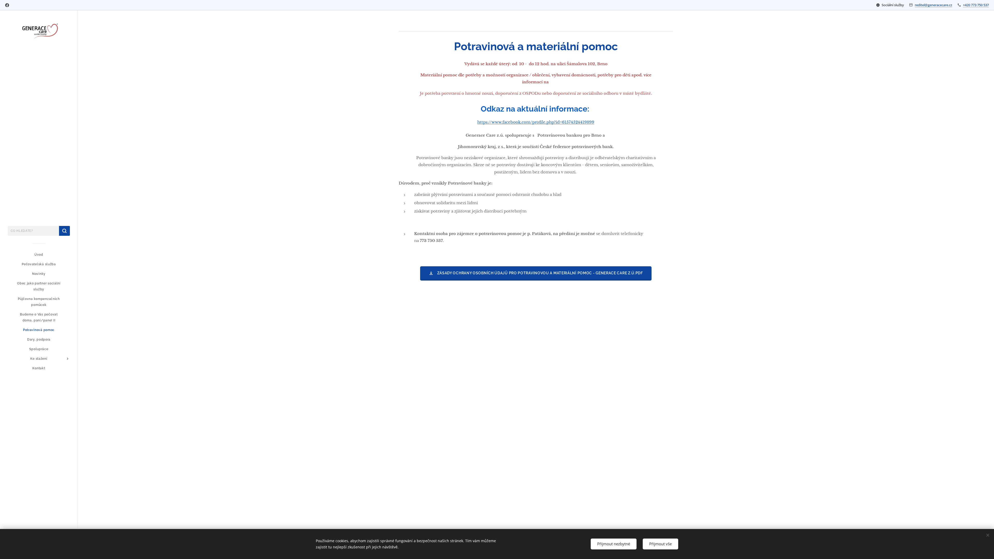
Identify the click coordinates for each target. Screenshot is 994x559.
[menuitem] (39, 255)
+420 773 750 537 (976, 5)
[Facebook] (7, 5)
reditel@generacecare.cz (933, 5)
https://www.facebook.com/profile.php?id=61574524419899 (535, 122)
